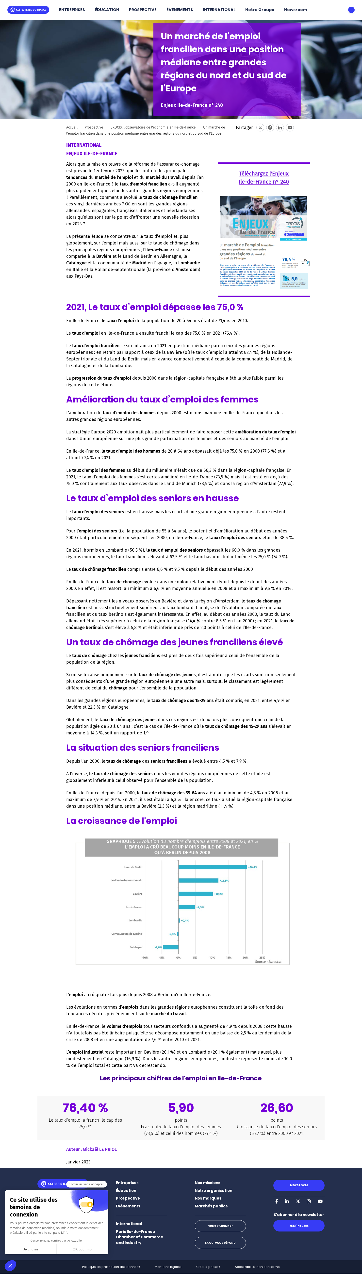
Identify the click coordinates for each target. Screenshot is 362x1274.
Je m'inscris (299, 1226)
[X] (260, 127)
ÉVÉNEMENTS (179, 10)
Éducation (126, 1190)
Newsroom (295, 10)
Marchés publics (211, 1206)
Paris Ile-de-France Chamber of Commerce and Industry (139, 1237)
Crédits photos (208, 1267)
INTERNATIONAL (219, 10)
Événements (128, 1206)
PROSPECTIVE (143, 10)
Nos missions (207, 1182)
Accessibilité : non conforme (257, 1267)
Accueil (72, 127)
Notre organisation (213, 1190)
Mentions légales (168, 1267)
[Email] (290, 127)
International (129, 1223)
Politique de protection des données (111, 1267)
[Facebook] (270, 127)
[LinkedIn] (280, 127)
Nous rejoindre (220, 1226)
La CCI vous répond (220, 1243)
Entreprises (127, 1182)
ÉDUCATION (107, 10)
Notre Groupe (259, 10)
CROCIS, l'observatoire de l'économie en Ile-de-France (153, 127)
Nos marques (208, 1198)
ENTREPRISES (72, 10)
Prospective (94, 127)
